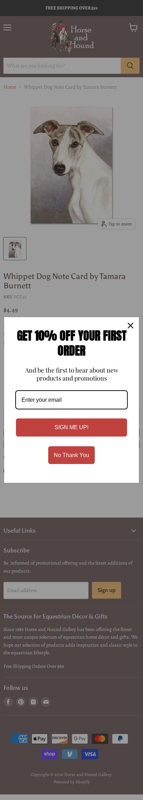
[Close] (130, 325)
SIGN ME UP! (71, 427)
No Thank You (71, 455)
